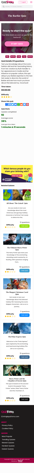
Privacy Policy (7, 425)
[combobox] (17, 6)
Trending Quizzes (8, 439)
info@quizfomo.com (11, 416)
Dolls (18, 56)
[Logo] (8, 2)
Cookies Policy (7, 428)
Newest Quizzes (8, 443)
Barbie (13, 56)
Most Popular (7, 436)
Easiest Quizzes (8, 449)
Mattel (30, 56)
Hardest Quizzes (8, 446)
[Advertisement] (17, 147)
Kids (7, 56)
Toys (24, 56)
